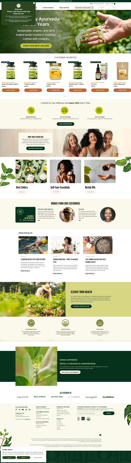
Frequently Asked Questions (43, 418)
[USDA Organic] (88, 419)
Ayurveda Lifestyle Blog (81, 306)
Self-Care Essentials (60, 187)
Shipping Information (62, 410)
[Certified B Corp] (78, 419)
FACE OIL (81, 209)
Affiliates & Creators (41, 425)
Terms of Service (56, 446)
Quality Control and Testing (43, 408)
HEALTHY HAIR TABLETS (45, 209)
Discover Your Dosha (36, 148)
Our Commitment (61, 425)
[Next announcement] (112, 1)
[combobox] (107, 7)
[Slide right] (69, 96)
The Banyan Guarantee (41, 415)
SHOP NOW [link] (22, 192)
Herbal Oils (90, 187)
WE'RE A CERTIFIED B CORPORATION (77, 363)
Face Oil (94, 84)
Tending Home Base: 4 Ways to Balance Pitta (65, 260)
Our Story (59, 420)
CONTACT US (19, 413)
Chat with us (27, 419)
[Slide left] (62, 96)
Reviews (59, 429)
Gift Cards (38, 417)
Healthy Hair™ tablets (76, 84)
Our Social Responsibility (70, 372)
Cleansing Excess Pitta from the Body (33, 259)
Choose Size (33, 90)
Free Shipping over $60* (98, 3)
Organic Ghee (51, 84)
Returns (59, 415)
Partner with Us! (40, 423)
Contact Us (38, 413)
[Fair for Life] (83, 419)
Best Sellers (22, 187)
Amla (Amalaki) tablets (10, 84)
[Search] (113, 7)
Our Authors (60, 423)
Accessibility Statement (68, 446)
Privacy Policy (48, 446)
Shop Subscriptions (65, 124)
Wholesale (38, 427)
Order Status (60, 408)
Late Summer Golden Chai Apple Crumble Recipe (95, 260)
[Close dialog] (34, 3)
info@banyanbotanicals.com (22, 416)
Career (58, 427)
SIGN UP (108, 413)
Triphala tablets (29, 84)
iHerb (28, 20)
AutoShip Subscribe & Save (63, 413)
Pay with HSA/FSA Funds (63, 412)
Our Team (59, 422)
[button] (113, 3)
